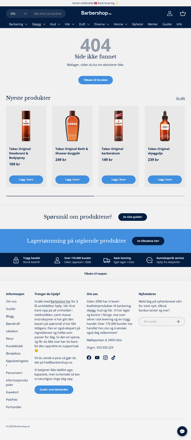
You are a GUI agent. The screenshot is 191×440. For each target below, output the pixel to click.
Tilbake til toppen (95, 273)
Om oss (11, 301)
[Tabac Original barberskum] (119, 126)
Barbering (16, 24)
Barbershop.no (22, 426)
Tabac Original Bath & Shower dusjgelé (71, 151)
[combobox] (36, 13)
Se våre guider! (132, 217)
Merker (153, 24)
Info (179, 24)
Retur (10, 339)
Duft (82, 24)
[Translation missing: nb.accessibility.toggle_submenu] (26, 24)
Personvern (14, 373)
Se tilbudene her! (148, 241)
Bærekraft (13, 324)
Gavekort (12, 392)
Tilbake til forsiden (96, 80)
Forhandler (14, 407)
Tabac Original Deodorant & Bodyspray (20, 153)
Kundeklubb (14, 346)
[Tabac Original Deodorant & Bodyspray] (26, 126)
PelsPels (12, 400)
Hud (53, 24)
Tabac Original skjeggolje (159, 151)
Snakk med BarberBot (54, 389)
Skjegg (36, 24)
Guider (167, 24)
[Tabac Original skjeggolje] (165, 126)
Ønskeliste (13, 353)
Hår (67, 24)
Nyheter (137, 24)
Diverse (99, 24)
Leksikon (12, 331)
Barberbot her (61, 301)
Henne (118, 24)
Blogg (10, 316)
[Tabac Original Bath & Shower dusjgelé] (72, 126)
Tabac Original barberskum (112, 151)
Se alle (180, 98)
